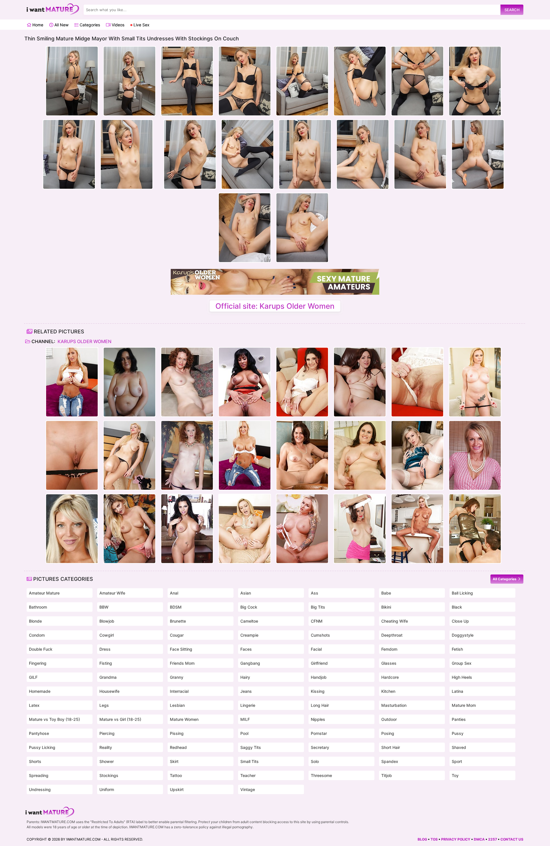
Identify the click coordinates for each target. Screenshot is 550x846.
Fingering (37, 663)
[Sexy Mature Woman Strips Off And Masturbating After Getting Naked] (72, 528)
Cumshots (320, 635)
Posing (387, 733)
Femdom (389, 649)
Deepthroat (391, 635)
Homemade (39, 691)
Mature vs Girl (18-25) (120, 719)
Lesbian (177, 705)
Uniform (106, 789)
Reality (105, 747)
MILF (245, 719)
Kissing (318, 691)
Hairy (245, 677)
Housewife (109, 691)
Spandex (389, 761)
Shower (106, 761)
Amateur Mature (44, 593)
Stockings (108, 775)
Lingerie (247, 705)
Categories (89, 24)
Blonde (35, 621)
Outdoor (389, 719)
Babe (386, 593)
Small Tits (249, 761)
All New (60, 24)
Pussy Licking (42, 747)
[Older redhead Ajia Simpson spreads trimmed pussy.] (187, 382)
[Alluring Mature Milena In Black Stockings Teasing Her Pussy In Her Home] (129, 455)
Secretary (320, 747)
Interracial (179, 691)
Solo (315, 761)
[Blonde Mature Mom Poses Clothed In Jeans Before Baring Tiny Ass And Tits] (72, 382)
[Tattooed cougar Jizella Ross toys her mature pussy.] (302, 528)
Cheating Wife (394, 621)
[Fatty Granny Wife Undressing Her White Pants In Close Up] (129, 382)
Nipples (318, 719)
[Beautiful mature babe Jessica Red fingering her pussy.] (72, 455)
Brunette (178, 621)
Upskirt (177, 789)
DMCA (479, 839)
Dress (105, 649)
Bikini (386, 607)
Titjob (386, 775)
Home (37, 24)
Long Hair (320, 705)
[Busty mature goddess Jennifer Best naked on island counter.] (417, 528)
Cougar (177, 635)
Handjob (319, 677)
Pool (244, 733)
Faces (246, 649)
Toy (455, 775)
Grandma (108, 677)
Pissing (177, 733)
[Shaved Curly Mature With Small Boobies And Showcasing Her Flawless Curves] (187, 455)
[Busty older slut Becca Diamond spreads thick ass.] (244, 382)
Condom (37, 635)
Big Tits (318, 607)
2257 (492, 839)
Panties (459, 719)
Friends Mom (182, 663)
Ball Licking (462, 593)
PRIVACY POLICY (455, 839)
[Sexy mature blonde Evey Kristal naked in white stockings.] (417, 455)
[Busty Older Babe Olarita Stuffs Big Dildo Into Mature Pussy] (360, 455)
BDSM (176, 607)
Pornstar (319, 733)
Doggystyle (463, 635)
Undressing (40, 789)
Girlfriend (319, 663)
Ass (314, 593)
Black (457, 607)
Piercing (107, 733)
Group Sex (462, 663)
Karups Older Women (83, 341)
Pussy (457, 733)
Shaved (459, 747)
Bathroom (38, 607)
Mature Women (184, 719)
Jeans (246, 691)
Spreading (38, 775)
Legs (104, 705)
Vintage (247, 789)
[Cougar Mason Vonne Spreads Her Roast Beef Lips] (475, 455)
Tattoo (176, 775)
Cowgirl (106, 635)
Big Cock (248, 607)
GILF (33, 677)
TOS (434, 839)
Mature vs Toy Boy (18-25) (54, 719)
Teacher (248, 775)
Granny (176, 677)
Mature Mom (464, 705)
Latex (34, 705)
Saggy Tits (250, 747)
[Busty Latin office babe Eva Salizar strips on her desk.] (187, 528)
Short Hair (390, 747)
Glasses (388, 663)
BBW (104, 607)
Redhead (178, 747)
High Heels (462, 677)
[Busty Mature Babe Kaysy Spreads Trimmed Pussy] (302, 455)
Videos (117, 24)
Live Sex (141, 24)
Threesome (321, 775)
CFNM (317, 621)
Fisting (105, 663)
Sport (457, 761)
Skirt (174, 761)
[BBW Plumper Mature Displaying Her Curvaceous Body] (360, 382)
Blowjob (106, 621)
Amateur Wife (112, 593)
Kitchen (388, 691)
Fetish (457, 649)
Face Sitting (181, 649)
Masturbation (393, 705)
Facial (316, 649)
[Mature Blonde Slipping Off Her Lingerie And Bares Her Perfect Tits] (475, 382)
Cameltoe (249, 621)
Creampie (249, 635)
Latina (457, 691)
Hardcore (390, 677)
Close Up (460, 621)
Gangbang (250, 663)
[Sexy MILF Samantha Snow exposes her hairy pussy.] (129, 528)
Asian (245, 593)
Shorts (35, 761)
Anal (174, 593)
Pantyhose (39, 733)
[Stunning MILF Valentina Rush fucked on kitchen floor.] (475, 528)
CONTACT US (511, 839)
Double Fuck (40, 649)
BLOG (422, 839)
